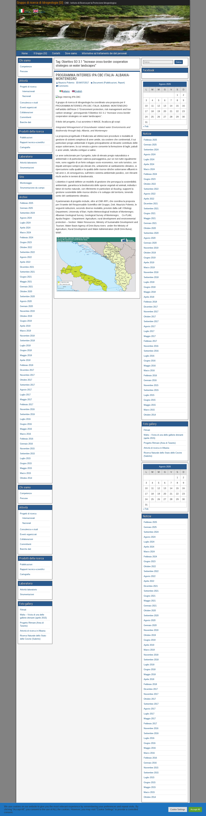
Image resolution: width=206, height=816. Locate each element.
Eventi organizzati (28, 107)
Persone (24, 71)
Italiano (27, 12)
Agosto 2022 (26, 257)
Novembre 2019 (27, 311)
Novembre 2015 (27, 448)
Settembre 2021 (27, 272)
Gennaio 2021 (26, 286)
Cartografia (25, 147)
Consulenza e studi (29, 102)
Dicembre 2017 (27, 370)
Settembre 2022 (27, 252)
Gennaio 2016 (26, 444)
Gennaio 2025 (26, 208)
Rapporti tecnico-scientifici (32, 142)
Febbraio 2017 (26, 404)
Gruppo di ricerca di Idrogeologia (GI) (40, 3)
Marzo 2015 (25, 473)
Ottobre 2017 (26, 380)
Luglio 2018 (25, 345)
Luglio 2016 (25, 419)
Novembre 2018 (27, 336)
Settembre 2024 (27, 213)
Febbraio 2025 (26, 203)
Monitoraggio (26, 183)
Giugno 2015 (26, 463)
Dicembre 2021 (27, 267)
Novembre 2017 (27, 375)
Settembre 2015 (27, 453)
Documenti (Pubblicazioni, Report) (109, 82)
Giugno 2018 (26, 350)
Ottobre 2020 (26, 291)
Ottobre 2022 (26, 247)
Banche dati (25, 122)
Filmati (23, 609)
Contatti (56, 53)
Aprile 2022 (25, 262)
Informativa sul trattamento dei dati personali (104, 53)
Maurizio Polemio (66, 82)
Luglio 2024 (25, 223)
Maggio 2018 (26, 355)
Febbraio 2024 (26, 237)
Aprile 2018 (25, 360)
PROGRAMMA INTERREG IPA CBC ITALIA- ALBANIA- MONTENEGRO (93, 77)
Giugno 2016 (26, 424)
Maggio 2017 (26, 399)
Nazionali (26, 96)
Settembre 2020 (27, 296)
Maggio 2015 (26, 468)
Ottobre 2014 (26, 478)
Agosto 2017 (26, 389)
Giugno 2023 (26, 242)
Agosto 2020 (26, 301)
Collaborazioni (26, 112)
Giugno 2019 (26, 321)
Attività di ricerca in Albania (32, 631)
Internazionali (28, 91)
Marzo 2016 (25, 434)
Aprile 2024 (25, 227)
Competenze (26, 66)
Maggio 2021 (26, 281)
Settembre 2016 (27, 414)
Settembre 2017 (27, 385)
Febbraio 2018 (26, 365)
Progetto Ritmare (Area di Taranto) (160, 443)
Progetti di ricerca (28, 86)
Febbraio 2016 (26, 439)
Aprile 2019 (25, 326)
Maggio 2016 (26, 429)
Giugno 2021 (26, 277)
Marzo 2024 (25, 232)
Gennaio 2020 (26, 306)
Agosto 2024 (26, 218)
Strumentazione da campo (32, 188)
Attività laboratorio (28, 162)
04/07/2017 (84, 82)
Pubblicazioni (26, 137)
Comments (63, 86)
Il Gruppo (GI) (40, 53)
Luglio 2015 (25, 458)
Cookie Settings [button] (177, 809)
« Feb (145, 126)
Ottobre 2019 (26, 316)
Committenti (25, 117)
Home (25, 53)
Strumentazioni (27, 167)
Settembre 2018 (27, 340)
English (41, 12)
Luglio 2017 (25, 394)
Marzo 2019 (25, 331)
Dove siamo (71, 53)
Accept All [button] (195, 809)
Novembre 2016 (27, 409)
